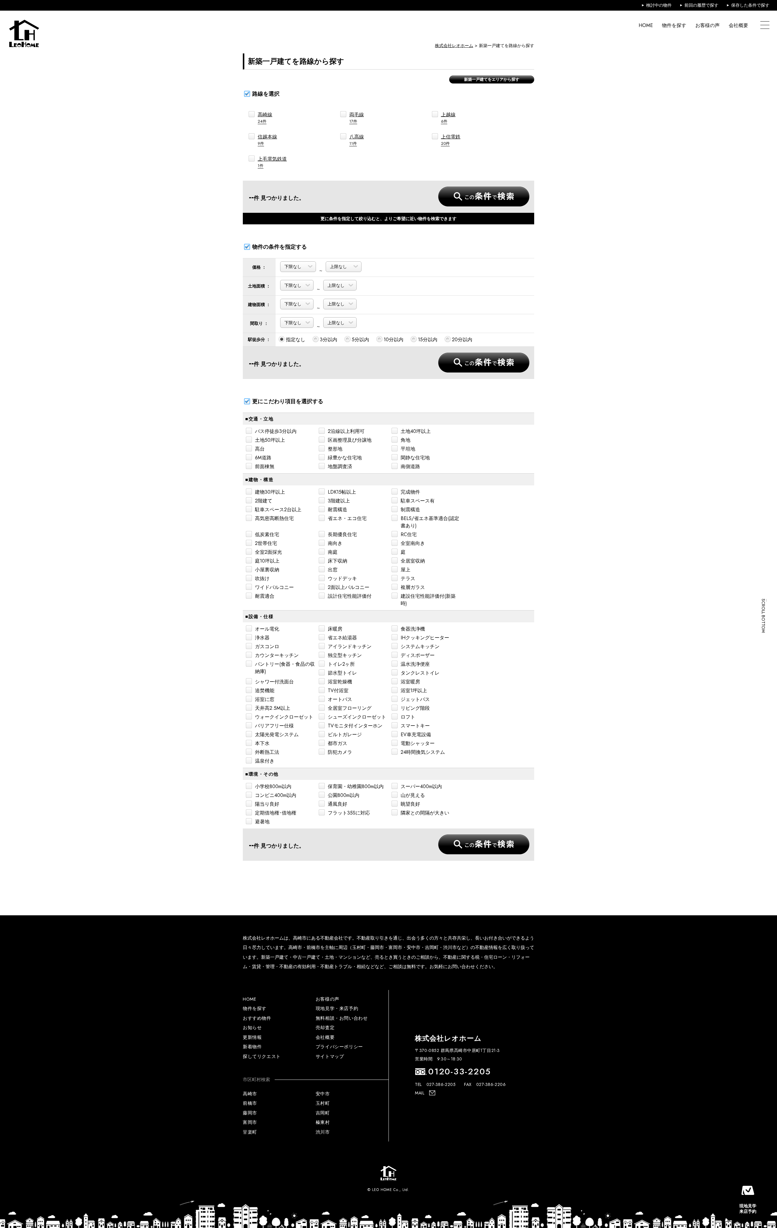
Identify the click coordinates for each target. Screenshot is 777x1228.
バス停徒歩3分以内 (276, 431)
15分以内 (427, 339)
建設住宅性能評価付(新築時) (428, 600)
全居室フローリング (350, 708)
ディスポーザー (418, 655)
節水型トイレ (342, 672)
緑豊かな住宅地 (345, 457)
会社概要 (738, 25)
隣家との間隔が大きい (425, 812)
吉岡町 (323, 1113)
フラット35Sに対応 (349, 812)
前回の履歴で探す (701, 5)
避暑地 (262, 821)
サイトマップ (330, 1056)
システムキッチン (420, 646)
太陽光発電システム (277, 734)
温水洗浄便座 (415, 664)
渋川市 (323, 1132)
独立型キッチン (345, 655)
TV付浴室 (338, 690)
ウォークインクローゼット (284, 716)
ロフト (408, 716)
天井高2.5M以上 (272, 708)
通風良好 (337, 804)
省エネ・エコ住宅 (347, 518)
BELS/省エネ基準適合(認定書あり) (430, 522)
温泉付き (264, 760)
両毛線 (356, 117)
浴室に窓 (264, 699)
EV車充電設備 (416, 734)
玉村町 (323, 1103)
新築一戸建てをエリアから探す (491, 79)
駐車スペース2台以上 (278, 509)
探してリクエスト (262, 1056)
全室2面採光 (268, 552)
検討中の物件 (659, 5)
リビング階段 (415, 708)
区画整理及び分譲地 (350, 440)
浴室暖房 (410, 681)
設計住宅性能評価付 (350, 596)
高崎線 (265, 117)
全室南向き (413, 543)
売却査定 (325, 1027)
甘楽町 (250, 1132)
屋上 (405, 569)
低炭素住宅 (267, 534)
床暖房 (335, 628)
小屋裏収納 (267, 569)
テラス (408, 578)
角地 (405, 440)
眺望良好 (410, 804)
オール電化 (267, 628)
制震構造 (410, 509)
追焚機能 (264, 690)
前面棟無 (264, 466)
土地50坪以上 (270, 440)
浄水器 (262, 637)
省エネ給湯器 (342, 637)
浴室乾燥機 (340, 681)
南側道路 (410, 466)
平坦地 (408, 448)
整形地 (335, 448)
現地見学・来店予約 (337, 1008)
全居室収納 (413, 560)
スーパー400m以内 (421, 786)
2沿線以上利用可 (346, 431)
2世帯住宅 (266, 543)
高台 (260, 448)
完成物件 (410, 491)
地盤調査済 (340, 466)
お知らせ (252, 1027)
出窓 (333, 569)
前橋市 (250, 1103)
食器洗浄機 (413, 628)
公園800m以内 (343, 795)
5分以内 (360, 339)
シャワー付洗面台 (274, 681)
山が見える (413, 795)
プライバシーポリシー (339, 1046)
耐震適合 (264, 596)
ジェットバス (415, 699)
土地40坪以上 (416, 431)
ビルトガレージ (345, 734)
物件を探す (674, 25)
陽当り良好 (267, 804)
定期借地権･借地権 (275, 812)
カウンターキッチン (277, 655)
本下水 (262, 743)
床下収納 (337, 560)
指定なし (295, 339)
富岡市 (250, 1122)
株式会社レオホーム (454, 46)
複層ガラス (413, 587)
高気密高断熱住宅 (274, 518)
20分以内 (462, 339)
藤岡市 (250, 1113)
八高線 (356, 139)
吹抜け (262, 578)
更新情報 (252, 1037)
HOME (646, 25)
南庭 (333, 552)
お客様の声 (707, 25)
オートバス (340, 699)
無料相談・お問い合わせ (342, 1018)
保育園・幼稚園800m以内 (356, 786)
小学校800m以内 (273, 786)
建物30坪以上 (270, 491)
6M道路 (263, 457)
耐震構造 (337, 509)
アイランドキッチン (350, 646)
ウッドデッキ (342, 578)
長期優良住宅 (342, 534)
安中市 (323, 1093)
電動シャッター (418, 743)
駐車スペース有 (418, 500)
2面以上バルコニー (348, 587)
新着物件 (252, 1046)
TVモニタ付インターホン (355, 725)
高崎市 (250, 1093)
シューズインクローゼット (357, 716)
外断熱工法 (267, 752)
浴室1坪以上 (414, 690)
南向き (335, 543)
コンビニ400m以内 (275, 795)
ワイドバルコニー (274, 587)
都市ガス (337, 743)
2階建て (263, 500)
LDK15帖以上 (342, 491)
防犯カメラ (340, 752)
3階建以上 (339, 500)
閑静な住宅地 (415, 457)
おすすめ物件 (257, 1018)
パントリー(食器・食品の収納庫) (285, 668)
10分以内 (393, 339)
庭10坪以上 (267, 560)
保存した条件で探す (750, 5)
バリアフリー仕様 (274, 725)
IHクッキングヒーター (425, 637)
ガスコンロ (267, 646)
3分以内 (328, 339)
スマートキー (415, 725)
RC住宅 (409, 534)
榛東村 (323, 1122)
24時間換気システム (423, 752)
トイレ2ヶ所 (341, 664)
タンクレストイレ (420, 672)
